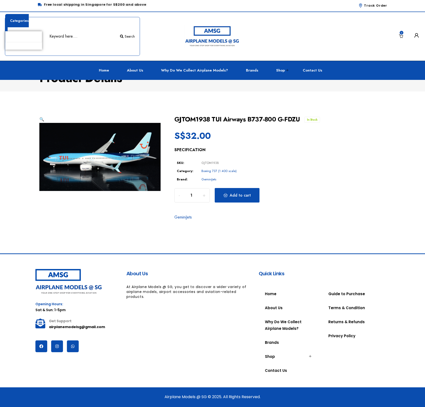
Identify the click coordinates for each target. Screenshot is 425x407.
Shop (280, 70)
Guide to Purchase (346, 293)
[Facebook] (41, 346)
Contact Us (312, 70)
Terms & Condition (346, 307)
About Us (135, 70)
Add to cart (240, 195)
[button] (41, 119)
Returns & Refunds (346, 321)
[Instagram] (57, 346)
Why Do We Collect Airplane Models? (194, 70)
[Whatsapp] (73, 346)
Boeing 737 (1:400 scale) (219, 171)
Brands (252, 70)
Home (104, 70)
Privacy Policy (341, 335)
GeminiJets (208, 179)
